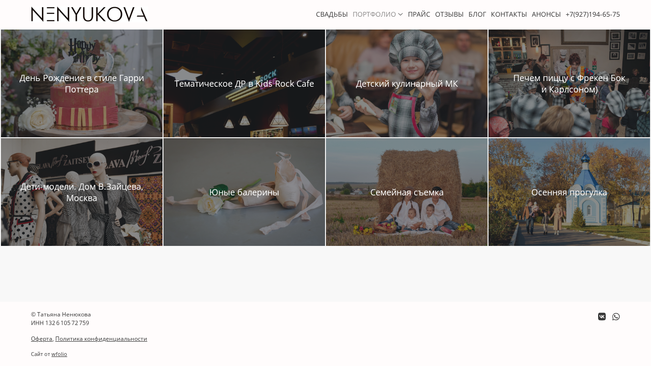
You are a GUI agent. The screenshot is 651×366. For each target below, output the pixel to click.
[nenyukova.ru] (89, 14)
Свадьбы (332, 14)
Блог (477, 14)
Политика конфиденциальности (101, 339)
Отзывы (449, 14)
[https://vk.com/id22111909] (602, 316)
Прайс (419, 14)
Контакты (509, 14)
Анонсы (546, 14)
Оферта (41, 339)
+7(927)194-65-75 (593, 14)
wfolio (59, 353)
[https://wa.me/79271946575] (616, 316)
